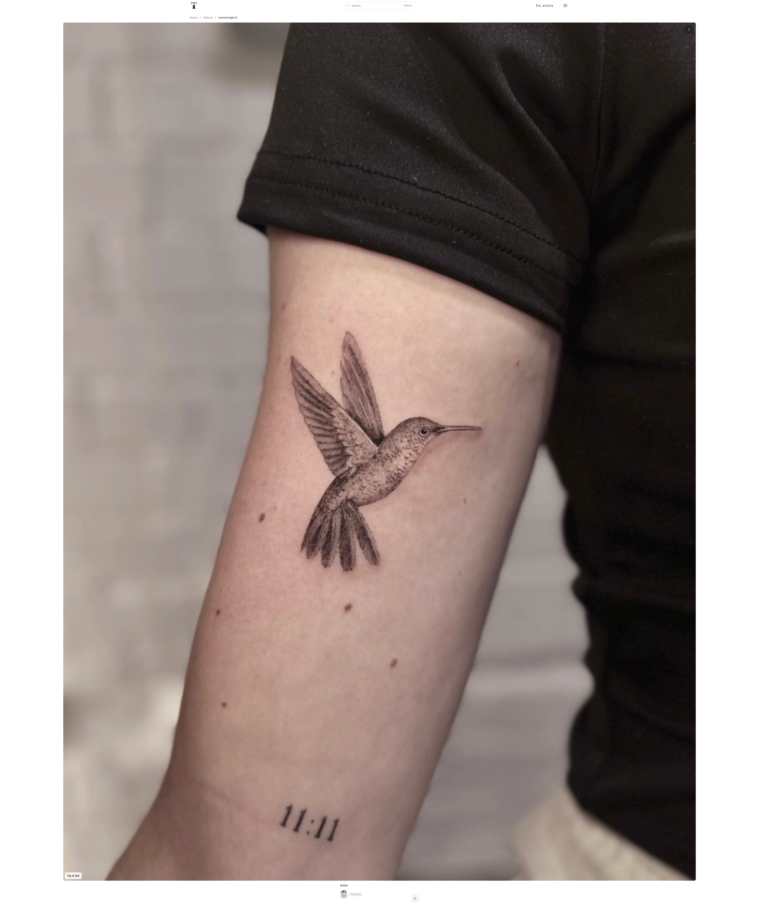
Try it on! (73, 876)
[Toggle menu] (565, 5)
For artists (544, 5)
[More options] (688, 29)
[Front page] (194, 5)
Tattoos (408, 5)
